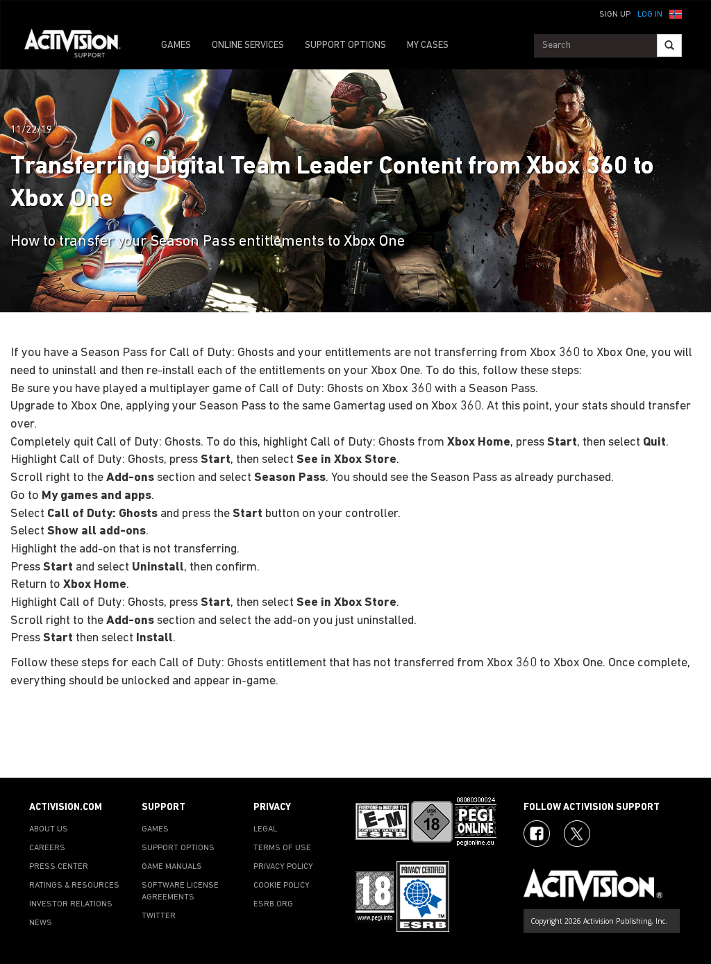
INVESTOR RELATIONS (70, 904)
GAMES (176, 45)
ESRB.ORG (273, 904)
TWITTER (159, 916)
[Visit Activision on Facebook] (537, 833)
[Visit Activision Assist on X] (577, 833)
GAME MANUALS (172, 867)
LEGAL (265, 829)
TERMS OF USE (282, 848)
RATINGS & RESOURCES (74, 885)
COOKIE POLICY (281, 885)
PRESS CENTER (58, 867)
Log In (649, 14)
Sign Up (614, 14)
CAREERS (47, 848)
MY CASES (428, 45)
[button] (675, 13)
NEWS (40, 923)
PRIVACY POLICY (283, 867)
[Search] (669, 45)
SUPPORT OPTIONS (345, 45)
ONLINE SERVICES (248, 45)
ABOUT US (48, 829)
